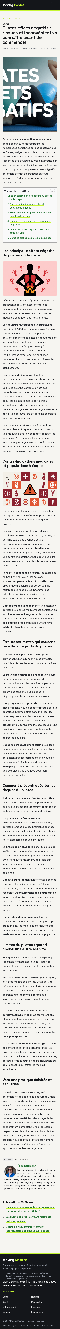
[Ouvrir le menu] (54, 5)
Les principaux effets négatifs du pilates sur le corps (30, 197)
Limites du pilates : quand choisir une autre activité (29, 231)
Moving (13, 5)
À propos (8, 1159)
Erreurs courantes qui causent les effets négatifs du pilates (31, 214)
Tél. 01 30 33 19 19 (32, 1285)
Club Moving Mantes (14, 1281)
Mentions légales (10, 1325)
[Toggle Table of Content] (51, 191)
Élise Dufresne (26, 1166)
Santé (6, 23)
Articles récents (21, 1159)
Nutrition (35, 1297)
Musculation (37, 1302)
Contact (6, 1312)
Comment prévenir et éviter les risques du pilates (30, 223)
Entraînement (9, 1307)
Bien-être (36, 1307)
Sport (5, 1302)
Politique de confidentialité (33, 1325)
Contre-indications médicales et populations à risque (27, 206)
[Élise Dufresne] (10, 1171)
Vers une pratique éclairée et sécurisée (30, 238)
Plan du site (37, 1312)
